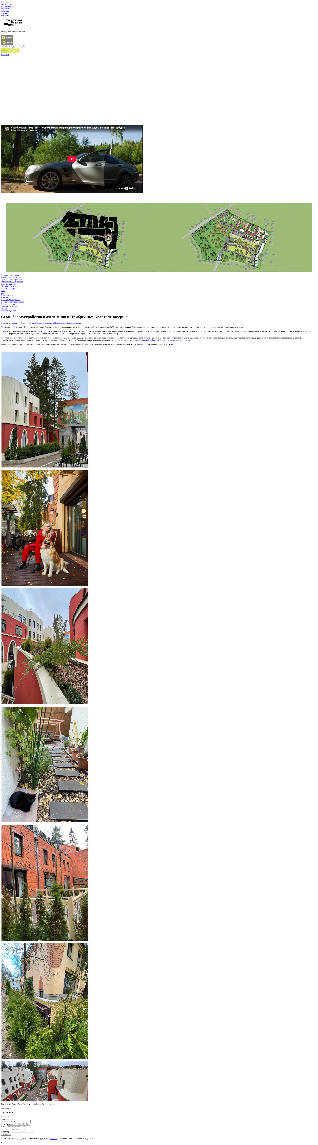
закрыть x (5, 55)
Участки (4, 13)
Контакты (5, 15)
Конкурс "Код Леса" (9, 306)
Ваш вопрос (6, 1132)
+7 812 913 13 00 (8, 1117)
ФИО (4, 1121)
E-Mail (3, 1127)
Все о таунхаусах (8, 284)
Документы (6, 4)
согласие (53, 1139)
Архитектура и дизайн (10, 300)
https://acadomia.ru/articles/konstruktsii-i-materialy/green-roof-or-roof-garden (161, 340)
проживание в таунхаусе (11, 279)
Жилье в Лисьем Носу (10, 277)
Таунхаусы (5, 9)
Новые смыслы (7, 6)
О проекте (5, 2)
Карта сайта (6, 1108)
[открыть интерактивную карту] (80, 200)
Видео (3, 293)
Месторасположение (10, 286)
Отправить (6, 1134)
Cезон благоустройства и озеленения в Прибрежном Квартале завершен (51, 323)
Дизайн (4, 308)
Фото (3, 291)
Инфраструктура (8, 288)
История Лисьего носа (10, 275)
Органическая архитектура (12, 302)
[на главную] (13, 29)
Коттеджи (5, 11)
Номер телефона (8, 1124)
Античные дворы (8, 311)
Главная (4, 323)
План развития (7, 295)
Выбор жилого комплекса (12, 282)
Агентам (4, 297)
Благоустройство (8, 304)
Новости (14, 323)
